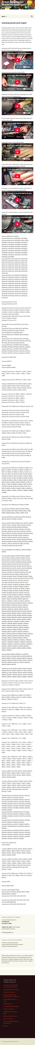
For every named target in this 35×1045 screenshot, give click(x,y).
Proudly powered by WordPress (10, 1041)
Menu (3, 16)
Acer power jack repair (9, 992)
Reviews (5, 1026)
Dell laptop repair (7, 1003)
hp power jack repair (8, 1009)
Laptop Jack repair (8, 1018)
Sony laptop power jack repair (11, 1006)
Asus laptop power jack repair (11, 989)
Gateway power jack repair (10, 1016)
